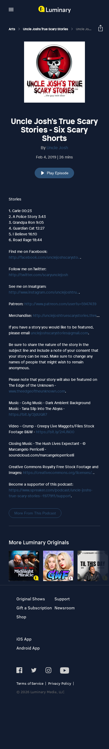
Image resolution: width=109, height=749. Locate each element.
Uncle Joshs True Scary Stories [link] (46, 29)
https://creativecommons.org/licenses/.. (58, 472)
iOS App (23, 639)
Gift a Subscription (34, 607)
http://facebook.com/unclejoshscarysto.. (44, 257)
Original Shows (30, 598)
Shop (21, 616)
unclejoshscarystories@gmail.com (59, 332)
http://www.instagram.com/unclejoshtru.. (44, 292)
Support (62, 598)
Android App (28, 648)
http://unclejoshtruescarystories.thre (65, 315)
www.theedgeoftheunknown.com (37, 391)
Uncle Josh (57, 147)
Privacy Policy (59, 683)
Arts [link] (12, 29)
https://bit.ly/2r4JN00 (55, 431)
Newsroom (64, 607)
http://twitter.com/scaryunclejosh (38, 274)
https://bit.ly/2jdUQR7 (28, 414)
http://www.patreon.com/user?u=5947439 (60, 303)
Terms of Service (29, 683)
